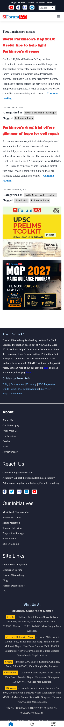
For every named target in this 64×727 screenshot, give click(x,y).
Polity (6, 384)
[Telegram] (26, 492)
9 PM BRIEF (9, 538)
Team (5, 446)
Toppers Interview (12, 528)
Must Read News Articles (16, 512)
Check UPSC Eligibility (15, 564)
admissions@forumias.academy (42, 483)
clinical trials (21, 200)
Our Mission (9, 436)
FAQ (5, 591)
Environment (17, 384)
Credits (6, 441)
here (46, 367)
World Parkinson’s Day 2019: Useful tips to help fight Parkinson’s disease (29, 45)
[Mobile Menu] (58, 16)
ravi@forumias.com (22, 472)
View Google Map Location (32, 655)
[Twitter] (11, 492)
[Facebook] (4, 492)
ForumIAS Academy (13, 575)
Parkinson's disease (24, 118)
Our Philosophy (11, 425)
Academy (30, 3)
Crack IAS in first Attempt (25, 388)
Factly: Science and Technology (40, 112)
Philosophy (40, 3)
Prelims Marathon (12, 517)
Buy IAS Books (11, 543)
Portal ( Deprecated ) (14, 585)
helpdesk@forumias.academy (39, 477)
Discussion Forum (12, 569)
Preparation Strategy (13, 533)
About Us (8, 420)
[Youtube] (34, 492)
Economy (31, 384)
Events (49, 3)
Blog (5, 580)
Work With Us (10, 430)
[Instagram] (19, 492)
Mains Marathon (11, 522)
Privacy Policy (10, 451)
